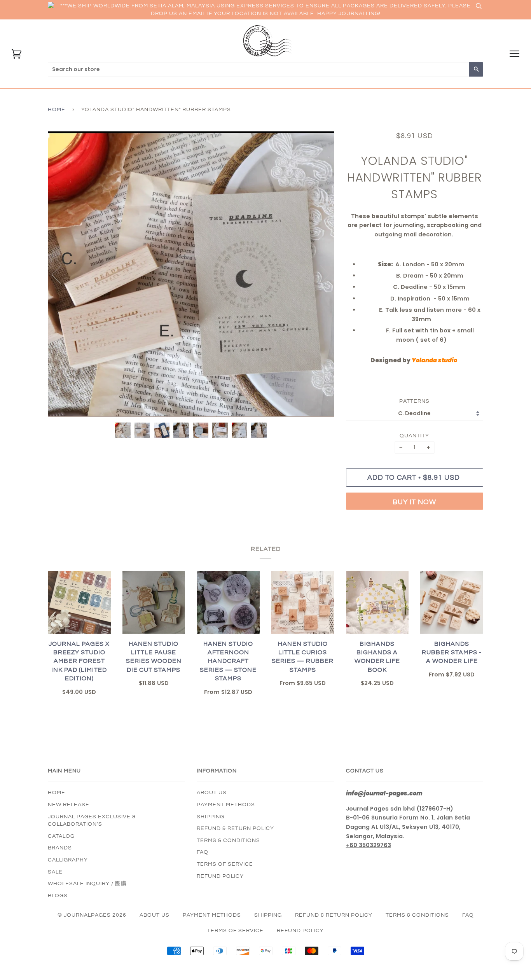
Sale (55, 872)
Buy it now (414, 502)
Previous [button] (61, 274)
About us (212, 792)
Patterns (414, 401)
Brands (60, 848)
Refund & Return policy (235, 828)
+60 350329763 (368, 845)
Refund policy (220, 876)
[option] (191, 274)
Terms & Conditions (228, 840)
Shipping (210, 816)
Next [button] (320, 274)
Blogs (58, 895)
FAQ (202, 852)
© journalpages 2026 (92, 915)
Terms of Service (225, 864)
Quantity (414, 436)
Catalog (61, 836)
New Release (68, 804)
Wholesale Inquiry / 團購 (87, 883)
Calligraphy (68, 860)
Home (56, 109)
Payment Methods (226, 804)
